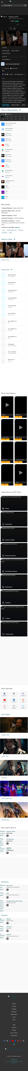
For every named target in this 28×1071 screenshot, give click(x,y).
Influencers (18, 414)
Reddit (7, 74)
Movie (18, 24)
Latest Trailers (5, 714)
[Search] (25, 5)
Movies (14, 1003)
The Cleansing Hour (20, 459)
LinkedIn (13, 701)
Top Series (4, 915)
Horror (3, 70)
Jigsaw (3, 414)
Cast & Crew (5, 269)
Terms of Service (14, 1032)
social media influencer (11, 230)
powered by (3, 114)
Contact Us (14, 1027)
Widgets (14, 1044)
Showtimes (14, 1011)
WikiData (17, 227)
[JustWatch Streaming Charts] (9, 21)
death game (4, 232)
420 (17, 21)
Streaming (14, 1009)
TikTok (21, 1041)
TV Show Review (10, 850)
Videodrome (4, 459)
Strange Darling (5, 437)
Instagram (23, 695)
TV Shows (14, 1006)
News (14, 1019)
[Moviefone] (14, 2)
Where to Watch (9, 110)
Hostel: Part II (19, 437)
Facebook (3, 74)
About (14, 1024)
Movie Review (9, 833)
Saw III (17, 482)
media (10, 232)
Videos (14, 1017)
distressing (20, 230)
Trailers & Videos (6, 239)
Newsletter (23, 1041)
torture (3, 230)
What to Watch (14, 1014)
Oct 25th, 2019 (14, 68)
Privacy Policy (14, 1035)
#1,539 (12, 21)
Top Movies (5, 882)
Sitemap (14, 1030)
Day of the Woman (6, 482)
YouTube (4, 701)
